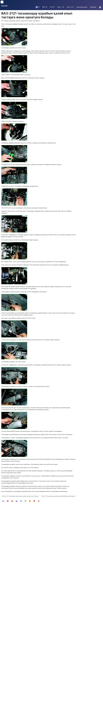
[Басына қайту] (100, 699)
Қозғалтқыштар (82, 7)
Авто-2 (69, 7)
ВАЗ (43, 7)
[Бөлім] (39, 7)
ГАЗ (51, 7)
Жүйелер (93, 7)
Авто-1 (59, 7)
